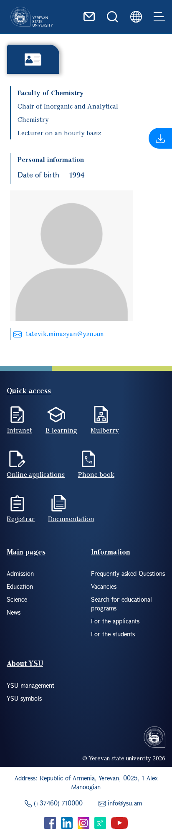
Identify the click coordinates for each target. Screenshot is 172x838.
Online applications (36, 474)
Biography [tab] (33, 59)
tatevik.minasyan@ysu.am (65, 333)
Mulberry (105, 430)
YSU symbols (24, 698)
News (13, 612)
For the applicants (115, 621)
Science (17, 599)
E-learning (61, 430)
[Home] (32, 17)
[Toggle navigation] (159, 17)
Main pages (26, 552)
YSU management (30, 685)
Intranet (19, 430)
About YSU (25, 663)
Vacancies (103, 586)
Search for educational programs (121, 603)
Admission (20, 573)
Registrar (21, 518)
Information (110, 552)
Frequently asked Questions (128, 573)
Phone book (96, 474)
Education (20, 586)
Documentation (71, 518)
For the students (113, 634)
